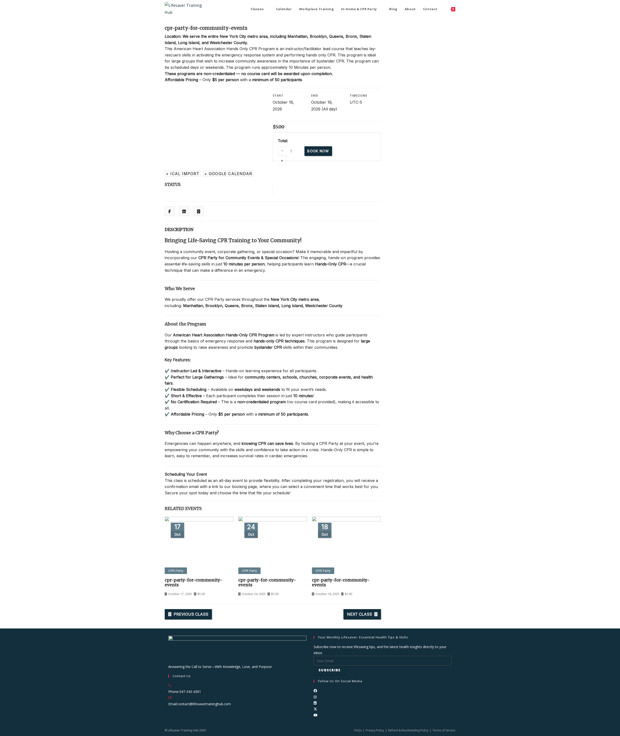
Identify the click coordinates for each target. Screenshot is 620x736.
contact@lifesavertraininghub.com (204, 704)
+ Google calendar (228, 173)
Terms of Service (444, 730)
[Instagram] (315, 697)
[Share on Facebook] (169, 211)
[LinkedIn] (315, 703)
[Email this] (198, 211)
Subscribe (329, 670)
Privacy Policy (375, 730)
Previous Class (191, 614)
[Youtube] (316, 715)
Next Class (359, 614)
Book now (318, 151)
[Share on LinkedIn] (184, 211)
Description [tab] (179, 229)
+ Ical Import (183, 173)
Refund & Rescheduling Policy (408, 730)
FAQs (358, 730)
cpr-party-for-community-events (194, 582)
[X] (315, 709)
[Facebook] (315, 690)
